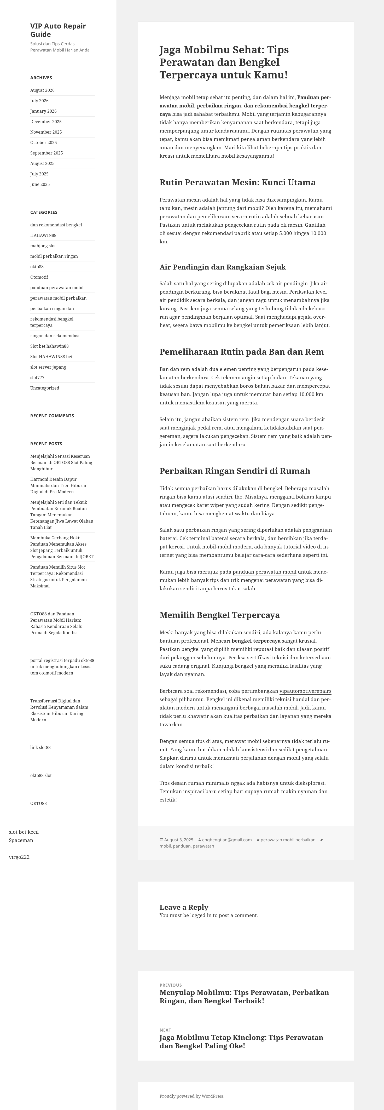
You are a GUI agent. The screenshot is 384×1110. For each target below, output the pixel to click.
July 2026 (39, 101)
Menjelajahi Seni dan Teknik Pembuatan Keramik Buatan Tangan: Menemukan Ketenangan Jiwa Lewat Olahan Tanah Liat (61, 514)
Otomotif (39, 277)
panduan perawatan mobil (57, 287)
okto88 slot (41, 775)
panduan (182, 846)
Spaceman (21, 840)
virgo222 (19, 857)
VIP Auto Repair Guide (58, 30)
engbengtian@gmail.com (227, 840)
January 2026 (43, 111)
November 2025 (46, 132)
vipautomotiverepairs (305, 691)
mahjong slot (43, 246)
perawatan (203, 846)
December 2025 (46, 121)
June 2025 (40, 184)
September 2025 (46, 153)
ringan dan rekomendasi (54, 336)
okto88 (37, 267)
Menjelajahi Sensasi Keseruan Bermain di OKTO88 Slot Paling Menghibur (61, 462)
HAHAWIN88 (43, 235)
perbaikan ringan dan (52, 308)
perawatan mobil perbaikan (58, 298)
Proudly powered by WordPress (192, 1096)
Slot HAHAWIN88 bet (51, 356)
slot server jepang (48, 367)
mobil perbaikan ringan (54, 256)
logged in (201, 915)
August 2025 (42, 163)
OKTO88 (38, 803)
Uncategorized (44, 388)
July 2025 (39, 174)
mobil (165, 846)
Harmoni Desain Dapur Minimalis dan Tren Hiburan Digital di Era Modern (59, 485)
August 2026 (42, 90)
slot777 (37, 377)
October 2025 (43, 142)
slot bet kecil (24, 831)
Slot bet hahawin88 (49, 346)
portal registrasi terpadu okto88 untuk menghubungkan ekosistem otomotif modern (62, 666)
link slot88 (40, 747)
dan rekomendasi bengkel (56, 225)
